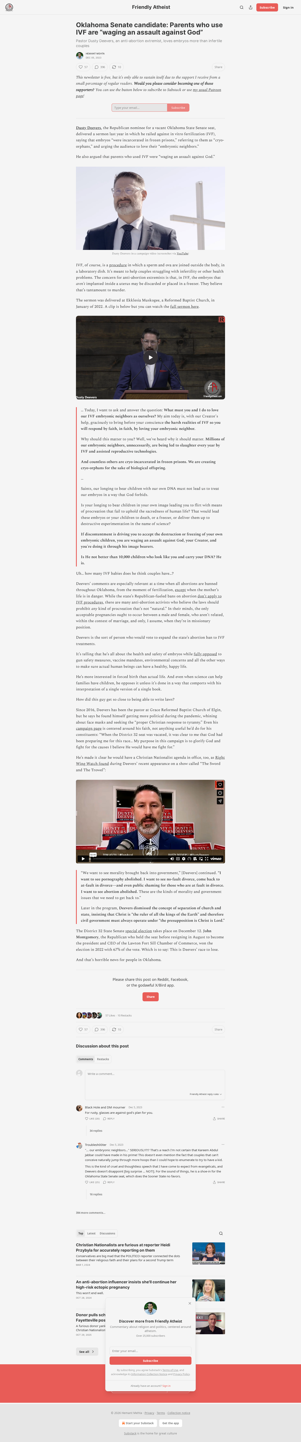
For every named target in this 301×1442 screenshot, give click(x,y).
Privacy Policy (181, 1374)
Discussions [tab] (107, 1233)
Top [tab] (80, 1233)
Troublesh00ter (95, 1145)
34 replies (96, 1131)
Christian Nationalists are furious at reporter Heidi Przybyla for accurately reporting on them (123, 1248)
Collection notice (178, 1413)
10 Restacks (125, 1015)
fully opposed (205, 654)
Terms (161, 1413)
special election (138, 931)
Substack (130, 1433)
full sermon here (184, 307)
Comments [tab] (85, 1059)
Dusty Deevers (88, 128)
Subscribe (267, 7)
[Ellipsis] (223, 1107)
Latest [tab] (91, 1233)
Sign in (288, 7)
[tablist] (93, 1059)
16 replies (96, 1194)
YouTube (182, 253)
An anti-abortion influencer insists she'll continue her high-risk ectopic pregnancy (126, 1285)
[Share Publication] (251, 7)
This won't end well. (90, 1293)
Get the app (170, 1423)
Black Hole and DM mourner (105, 1107)
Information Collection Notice (149, 1374)
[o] (150, 357)
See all (84, 1352)
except (180, 590)
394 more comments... (90, 1213)
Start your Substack (140, 1423)
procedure (118, 265)
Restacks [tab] (103, 1059)
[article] (150, 1257)
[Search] (242, 7)
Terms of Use (170, 1370)
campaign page (89, 729)
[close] (190, 1303)
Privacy (149, 1413)
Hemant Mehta (95, 53)
